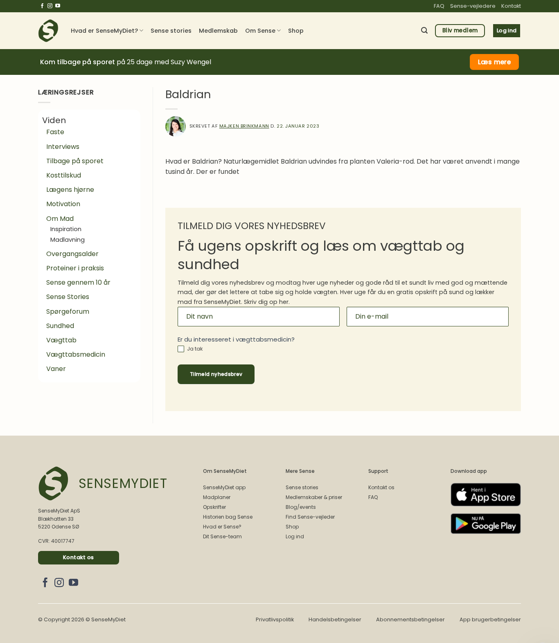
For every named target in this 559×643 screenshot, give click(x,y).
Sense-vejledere (473, 5)
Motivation (63, 204)
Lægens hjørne (70, 189)
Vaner (56, 368)
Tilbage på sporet (75, 161)
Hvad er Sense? (222, 526)
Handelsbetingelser (335, 619)
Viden (54, 120)
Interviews (62, 146)
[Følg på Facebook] (42, 6)
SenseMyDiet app (224, 487)
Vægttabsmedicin (75, 354)
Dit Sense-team (222, 536)
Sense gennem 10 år (78, 282)
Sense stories (171, 31)
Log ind (295, 536)
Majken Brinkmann (244, 126)
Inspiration (65, 229)
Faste (55, 132)
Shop (296, 31)
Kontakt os (381, 487)
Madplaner (216, 497)
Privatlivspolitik (275, 619)
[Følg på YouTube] (57, 6)
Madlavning (67, 240)
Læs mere (494, 62)
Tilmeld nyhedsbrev (216, 374)
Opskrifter (214, 507)
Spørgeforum (67, 311)
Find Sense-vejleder (310, 516)
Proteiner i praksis (75, 268)
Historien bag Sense (227, 516)
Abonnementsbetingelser (410, 619)
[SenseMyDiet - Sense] (48, 30)
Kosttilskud (63, 175)
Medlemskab (218, 31)
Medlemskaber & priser (314, 497)
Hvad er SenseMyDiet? (104, 31)
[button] (424, 30)
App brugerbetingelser (490, 619)
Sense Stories (67, 296)
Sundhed (60, 325)
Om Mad (60, 218)
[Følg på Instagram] (49, 6)
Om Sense (260, 31)
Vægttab (61, 340)
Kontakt (511, 5)
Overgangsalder (72, 254)
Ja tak (194, 349)
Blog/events (301, 507)
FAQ (439, 5)
